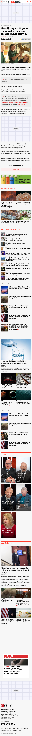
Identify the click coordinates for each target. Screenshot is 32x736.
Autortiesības (3, 730)
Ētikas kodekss (9, 730)
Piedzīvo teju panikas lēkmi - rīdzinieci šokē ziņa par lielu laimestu (17, 239)
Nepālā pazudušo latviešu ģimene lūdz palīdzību (20, 297)
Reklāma (6, 728)
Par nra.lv (2, 728)
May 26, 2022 (21, 104)
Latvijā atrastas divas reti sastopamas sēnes (7, 222)
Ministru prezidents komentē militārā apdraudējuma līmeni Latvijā (15, 570)
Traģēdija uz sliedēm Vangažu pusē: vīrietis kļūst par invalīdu (23, 386)
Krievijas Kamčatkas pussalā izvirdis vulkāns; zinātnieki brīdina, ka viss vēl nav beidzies (17, 259)
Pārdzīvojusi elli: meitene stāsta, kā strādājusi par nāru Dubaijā (19, 287)
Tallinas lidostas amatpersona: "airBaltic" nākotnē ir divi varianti (23, 620)
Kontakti (19, 730)
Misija (10, 728)
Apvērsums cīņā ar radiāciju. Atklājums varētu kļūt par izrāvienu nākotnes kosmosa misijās (7, 205)
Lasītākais (5, 284)
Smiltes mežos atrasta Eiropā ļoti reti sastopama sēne (22, 223)
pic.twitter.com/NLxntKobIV (20, 102)
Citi (10, 25)
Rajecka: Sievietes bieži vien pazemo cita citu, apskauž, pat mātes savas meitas (17, 253)
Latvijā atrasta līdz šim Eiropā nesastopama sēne (23, 203)
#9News (11, 102)
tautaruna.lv (3, 36)
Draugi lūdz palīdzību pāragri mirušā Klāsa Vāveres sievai (18, 306)
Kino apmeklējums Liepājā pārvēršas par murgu (7, 386)
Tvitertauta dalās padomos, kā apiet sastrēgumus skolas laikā (16, 234)
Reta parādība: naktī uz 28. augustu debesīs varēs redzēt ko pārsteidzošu (7, 403)
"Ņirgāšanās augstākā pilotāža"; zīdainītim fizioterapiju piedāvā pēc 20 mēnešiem (18, 264)
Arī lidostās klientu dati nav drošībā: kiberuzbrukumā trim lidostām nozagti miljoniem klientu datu (18, 327)
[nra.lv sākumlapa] (5, 1)
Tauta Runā (6, 25)
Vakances (15, 730)
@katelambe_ (5, 102)
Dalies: (10, 165)
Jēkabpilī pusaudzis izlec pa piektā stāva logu (17, 269)
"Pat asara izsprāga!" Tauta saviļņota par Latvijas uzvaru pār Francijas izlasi (17, 278)
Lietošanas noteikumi (24, 728)
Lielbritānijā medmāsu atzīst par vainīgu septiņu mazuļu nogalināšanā (17, 274)
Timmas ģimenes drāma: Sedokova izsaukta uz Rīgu (18, 249)
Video (3, 454)
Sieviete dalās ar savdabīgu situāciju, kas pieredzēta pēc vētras (14, 363)
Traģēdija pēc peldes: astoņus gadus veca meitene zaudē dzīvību (23, 402)
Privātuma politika (15, 728)
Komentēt (16, 169)
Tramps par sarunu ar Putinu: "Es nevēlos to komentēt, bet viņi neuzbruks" (19, 316)
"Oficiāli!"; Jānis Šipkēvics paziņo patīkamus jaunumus (15, 244)
